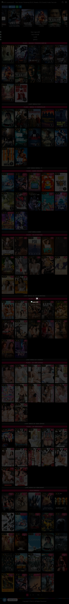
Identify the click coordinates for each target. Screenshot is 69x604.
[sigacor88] (34, 302)
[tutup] (37, 298)
